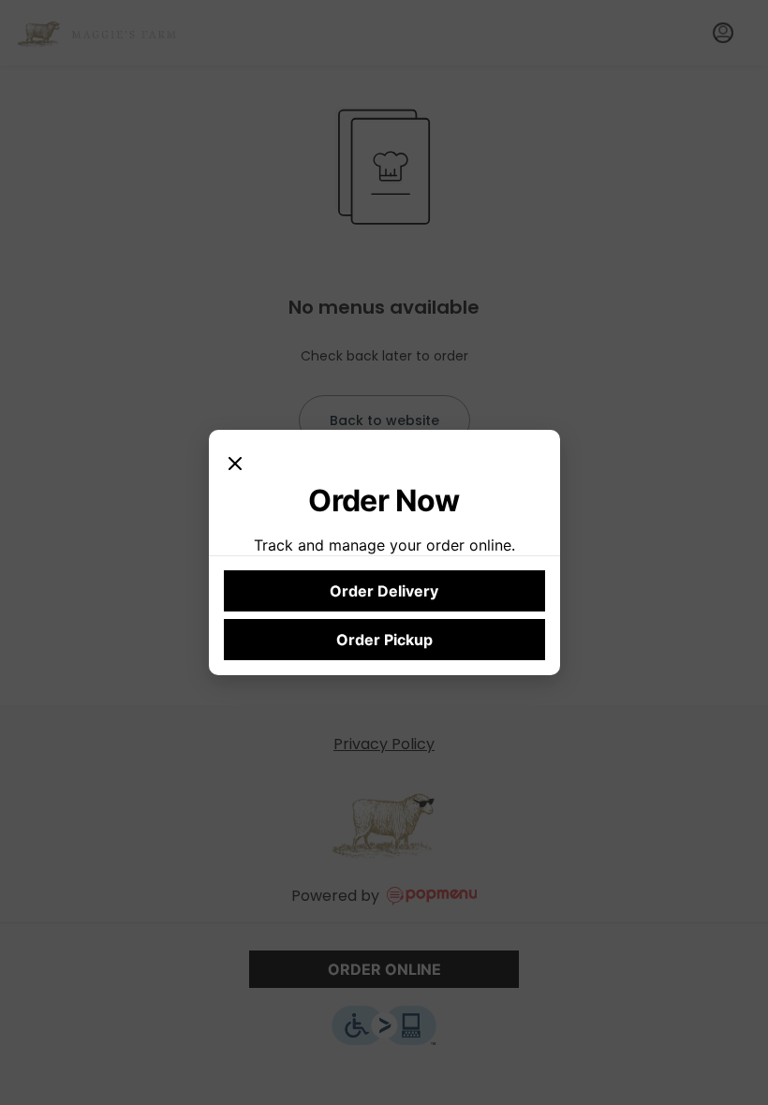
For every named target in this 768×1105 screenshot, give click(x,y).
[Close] (235, 463)
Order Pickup (384, 639)
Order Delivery (384, 591)
